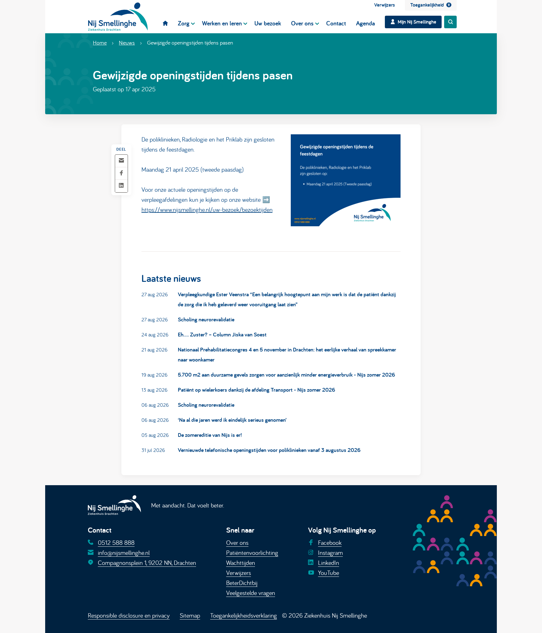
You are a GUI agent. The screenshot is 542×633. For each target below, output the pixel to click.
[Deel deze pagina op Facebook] (121, 173)
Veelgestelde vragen (250, 593)
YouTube (328, 573)
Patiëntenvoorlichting (252, 552)
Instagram (330, 552)
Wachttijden (240, 562)
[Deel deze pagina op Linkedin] (121, 186)
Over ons (237, 542)
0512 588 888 (116, 542)
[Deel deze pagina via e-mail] (121, 161)
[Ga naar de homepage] (118, 17)
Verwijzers (238, 573)
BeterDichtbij (242, 583)
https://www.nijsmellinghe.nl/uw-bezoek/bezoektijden (207, 209)
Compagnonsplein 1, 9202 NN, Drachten (147, 562)
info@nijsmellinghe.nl (124, 552)
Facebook (330, 542)
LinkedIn (328, 562)
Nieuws (127, 42)
